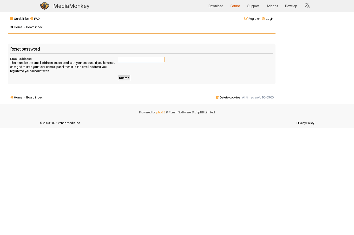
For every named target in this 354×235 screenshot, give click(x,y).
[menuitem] (35, 18)
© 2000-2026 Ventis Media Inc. (60, 123)
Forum (235, 6)
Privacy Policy (305, 123)
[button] (307, 6)
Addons (272, 6)
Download (216, 6)
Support (253, 6)
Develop (291, 6)
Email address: (21, 59)
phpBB (160, 112)
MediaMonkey (71, 6)
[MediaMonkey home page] (44, 6)
